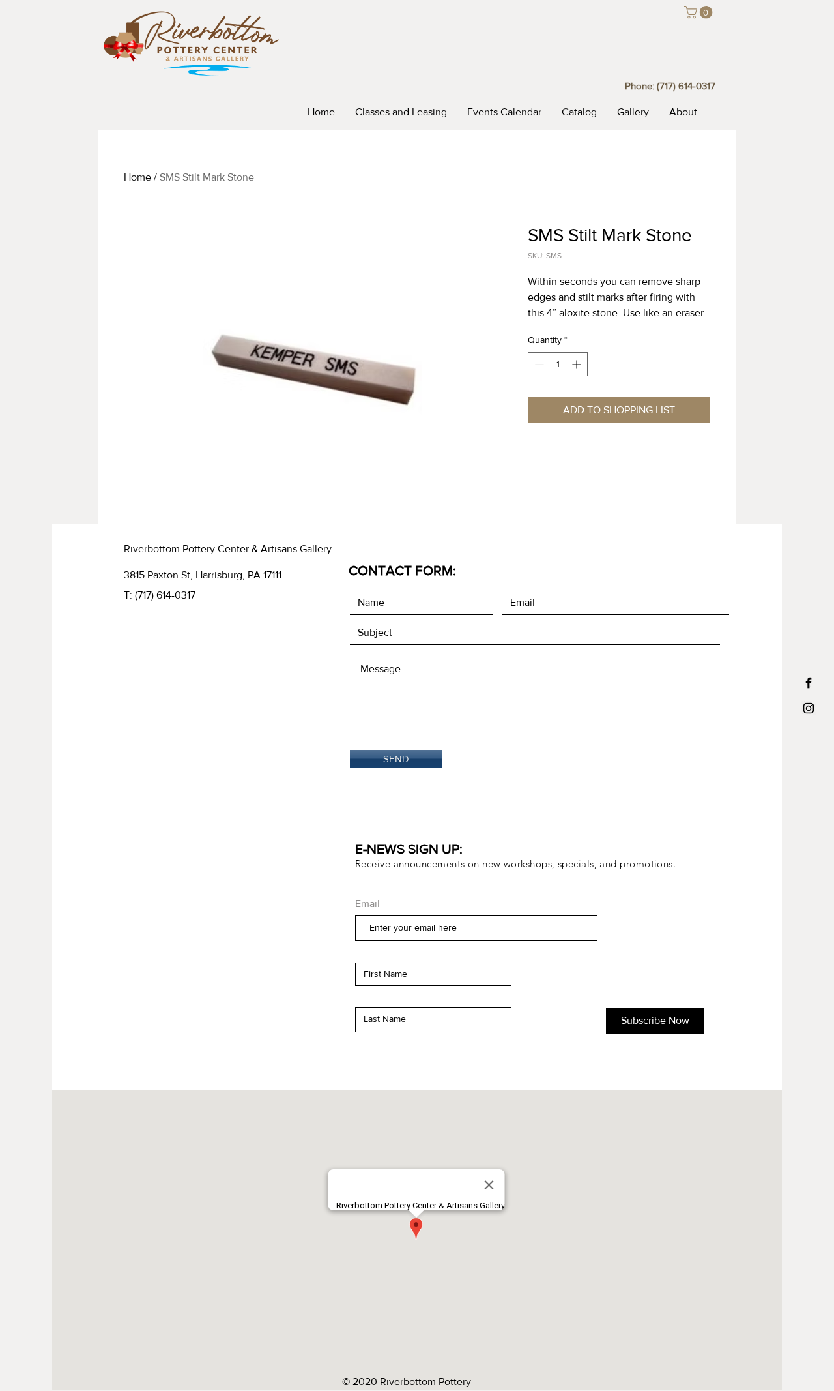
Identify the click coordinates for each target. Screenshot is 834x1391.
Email (367, 904)
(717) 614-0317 (686, 85)
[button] (699, 12)
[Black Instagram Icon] (808, 708)
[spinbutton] (557, 364)
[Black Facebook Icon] (808, 683)
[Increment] (577, 364)
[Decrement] (538, 364)
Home (137, 177)
